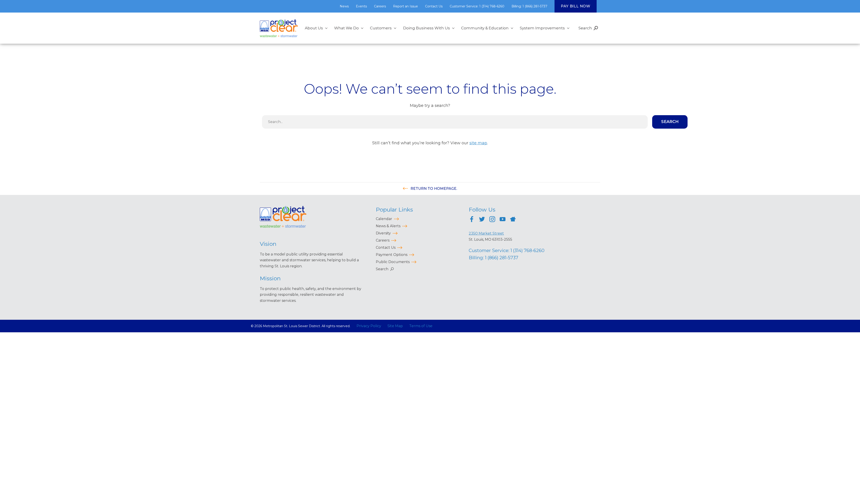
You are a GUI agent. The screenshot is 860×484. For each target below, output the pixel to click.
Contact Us (434, 6)
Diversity (383, 233)
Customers (381, 28)
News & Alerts (388, 226)
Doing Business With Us (426, 28)
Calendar (384, 219)
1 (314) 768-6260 (527, 250)
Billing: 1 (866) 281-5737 (529, 6)
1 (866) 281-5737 (501, 257)
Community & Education (485, 28)
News (344, 6)
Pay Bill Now (575, 6)
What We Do (346, 28)
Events (361, 6)
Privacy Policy (369, 326)
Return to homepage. (433, 188)
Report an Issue (405, 6)
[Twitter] (482, 220)
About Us (314, 28)
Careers (380, 6)
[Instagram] (492, 220)
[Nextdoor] (513, 220)
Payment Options (391, 255)
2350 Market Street (486, 233)
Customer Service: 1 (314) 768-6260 (477, 6)
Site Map (395, 326)
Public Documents (393, 262)
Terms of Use (420, 326)
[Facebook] (472, 220)
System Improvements (542, 28)
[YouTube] (502, 220)
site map (478, 142)
